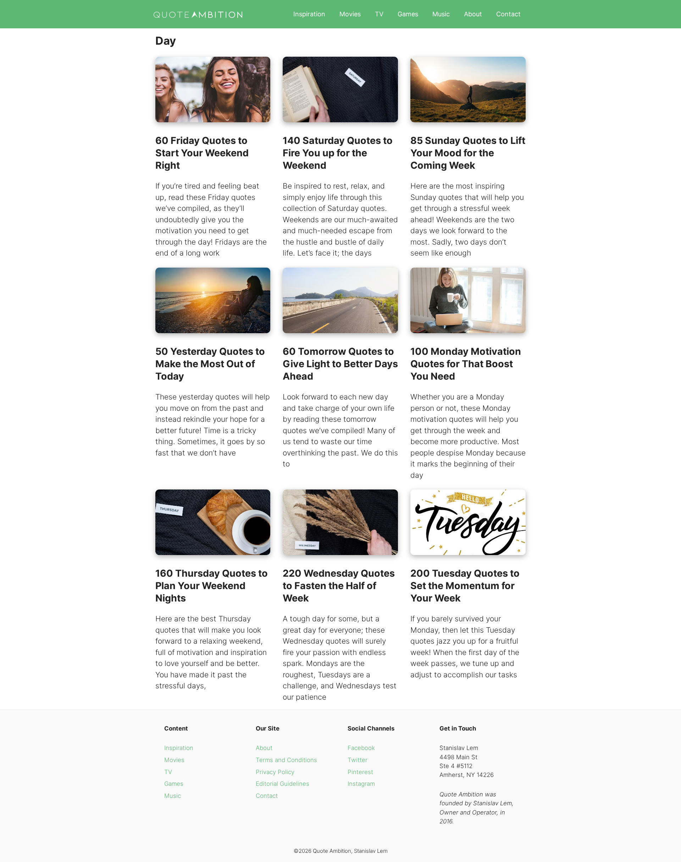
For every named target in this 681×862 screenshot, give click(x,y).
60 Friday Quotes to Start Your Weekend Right (202, 153)
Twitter (357, 759)
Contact (508, 14)
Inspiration (309, 14)
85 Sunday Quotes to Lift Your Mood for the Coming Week (467, 153)
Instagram (361, 783)
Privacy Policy (275, 772)
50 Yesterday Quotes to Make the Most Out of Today (210, 364)
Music (441, 14)
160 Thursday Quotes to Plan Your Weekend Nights (211, 585)
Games (408, 14)
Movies (350, 14)
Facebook (361, 747)
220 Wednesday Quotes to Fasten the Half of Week (339, 585)
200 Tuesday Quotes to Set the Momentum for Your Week (465, 585)
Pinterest (360, 772)
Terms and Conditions (286, 759)
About (473, 14)
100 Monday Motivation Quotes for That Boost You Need (465, 364)
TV (379, 14)
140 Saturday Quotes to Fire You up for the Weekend (338, 153)
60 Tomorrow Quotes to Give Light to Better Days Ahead (340, 364)
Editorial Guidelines (282, 783)
